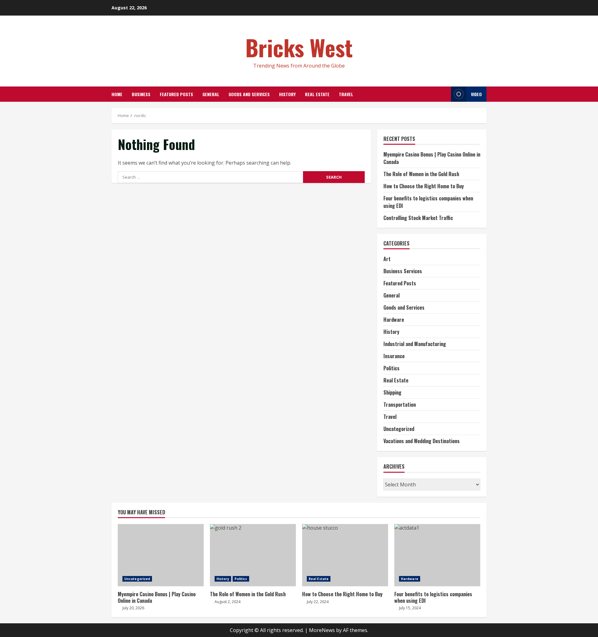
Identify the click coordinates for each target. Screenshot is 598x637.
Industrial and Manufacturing (414, 344)
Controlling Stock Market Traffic (418, 218)
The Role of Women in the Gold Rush (421, 174)
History (287, 94)
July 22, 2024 (318, 601)
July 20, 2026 (133, 608)
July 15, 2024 (410, 608)
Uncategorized (398, 429)
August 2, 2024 (227, 601)
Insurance (394, 356)
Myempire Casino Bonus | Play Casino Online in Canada (161, 555)
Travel (346, 94)
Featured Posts (176, 94)
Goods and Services (249, 94)
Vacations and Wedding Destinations (421, 441)
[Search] (444, 94)
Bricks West (299, 47)
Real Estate (317, 94)
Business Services (402, 271)
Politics (391, 368)
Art (387, 259)
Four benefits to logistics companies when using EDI (437, 555)
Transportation (399, 404)
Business (141, 94)
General (210, 94)
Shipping (392, 392)
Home (117, 94)
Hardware (393, 319)
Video (476, 94)
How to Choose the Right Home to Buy (423, 186)
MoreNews (322, 630)
